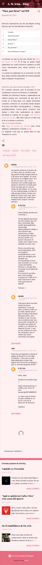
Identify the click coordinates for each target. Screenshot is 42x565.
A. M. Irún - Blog (18, 4)
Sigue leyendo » (33, 489)
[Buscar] (38, 4)
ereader (15, 151)
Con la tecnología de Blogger (22, 556)
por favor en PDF (9, 155)
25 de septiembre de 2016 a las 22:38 (24, 351)
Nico (34, 151)
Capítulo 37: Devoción (13, 468)
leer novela (25, 151)
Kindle (29, 129)
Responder (16, 344)
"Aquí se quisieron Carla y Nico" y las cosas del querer (18, 497)
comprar (6, 151)
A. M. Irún (21, 205)
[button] (38, 11)
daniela (14, 165)
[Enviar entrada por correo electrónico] (3, 146)
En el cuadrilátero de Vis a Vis (16, 525)
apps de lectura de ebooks (18, 126)
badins (26, 560)
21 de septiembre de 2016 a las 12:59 (24, 167)
